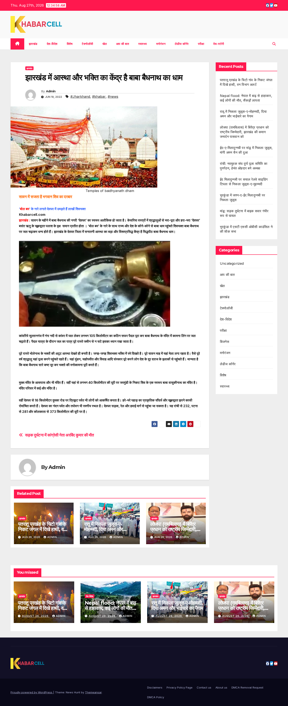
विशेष (70, 44)
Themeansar (93, 692)
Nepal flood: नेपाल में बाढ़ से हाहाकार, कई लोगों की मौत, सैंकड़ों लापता (110, 608)
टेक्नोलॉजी (87, 44)
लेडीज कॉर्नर (182, 44)
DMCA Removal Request (247, 687)
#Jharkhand (80, 96)
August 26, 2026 (35, 615)
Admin (51, 91)
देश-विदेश (52, 44)
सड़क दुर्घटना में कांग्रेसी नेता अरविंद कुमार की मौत (59, 435)
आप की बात (122, 44)
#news (113, 96)
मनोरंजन (161, 44)
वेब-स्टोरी (218, 44)
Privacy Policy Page (179, 687)
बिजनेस (224, 342)
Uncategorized (232, 263)
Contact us (204, 687)
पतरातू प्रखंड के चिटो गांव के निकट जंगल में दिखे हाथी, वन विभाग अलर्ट (42, 529)
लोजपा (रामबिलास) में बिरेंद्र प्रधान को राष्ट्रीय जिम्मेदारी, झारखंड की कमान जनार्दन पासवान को (244, 132)
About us (221, 687)
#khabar (99, 96)
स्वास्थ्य (142, 44)
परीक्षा (201, 44)
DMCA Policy (155, 697)
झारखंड (33, 44)
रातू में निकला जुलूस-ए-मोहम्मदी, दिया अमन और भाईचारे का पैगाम (103, 529)
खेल (104, 44)
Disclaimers (154, 687)
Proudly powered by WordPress (32, 692)
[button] (274, 44)
